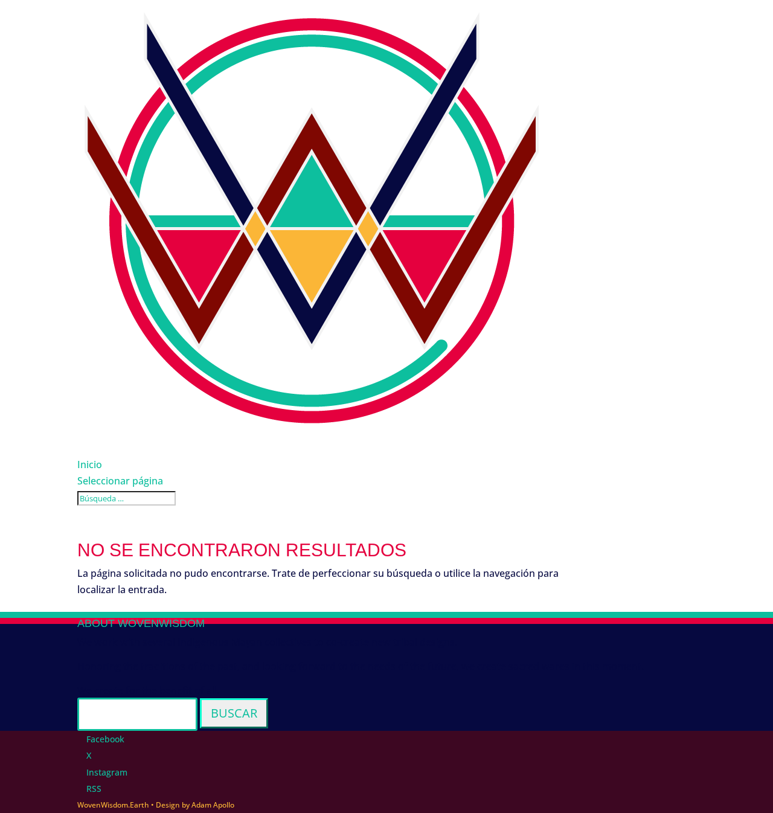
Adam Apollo (212, 805)
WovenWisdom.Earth (113, 805)
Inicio (89, 464)
